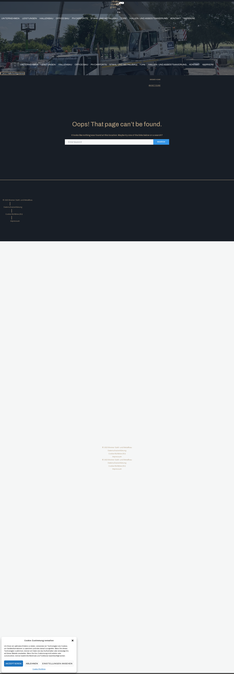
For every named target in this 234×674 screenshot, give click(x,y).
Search (161, 142)
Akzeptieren (14, 663)
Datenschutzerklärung (13, 207)
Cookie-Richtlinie (39, 669)
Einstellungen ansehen (57, 663)
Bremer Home (155, 79)
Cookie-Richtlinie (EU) (13, 214)
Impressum (15, 221)
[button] (72, 640)
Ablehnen (32, 663)
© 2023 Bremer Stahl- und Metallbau (17, 200)
